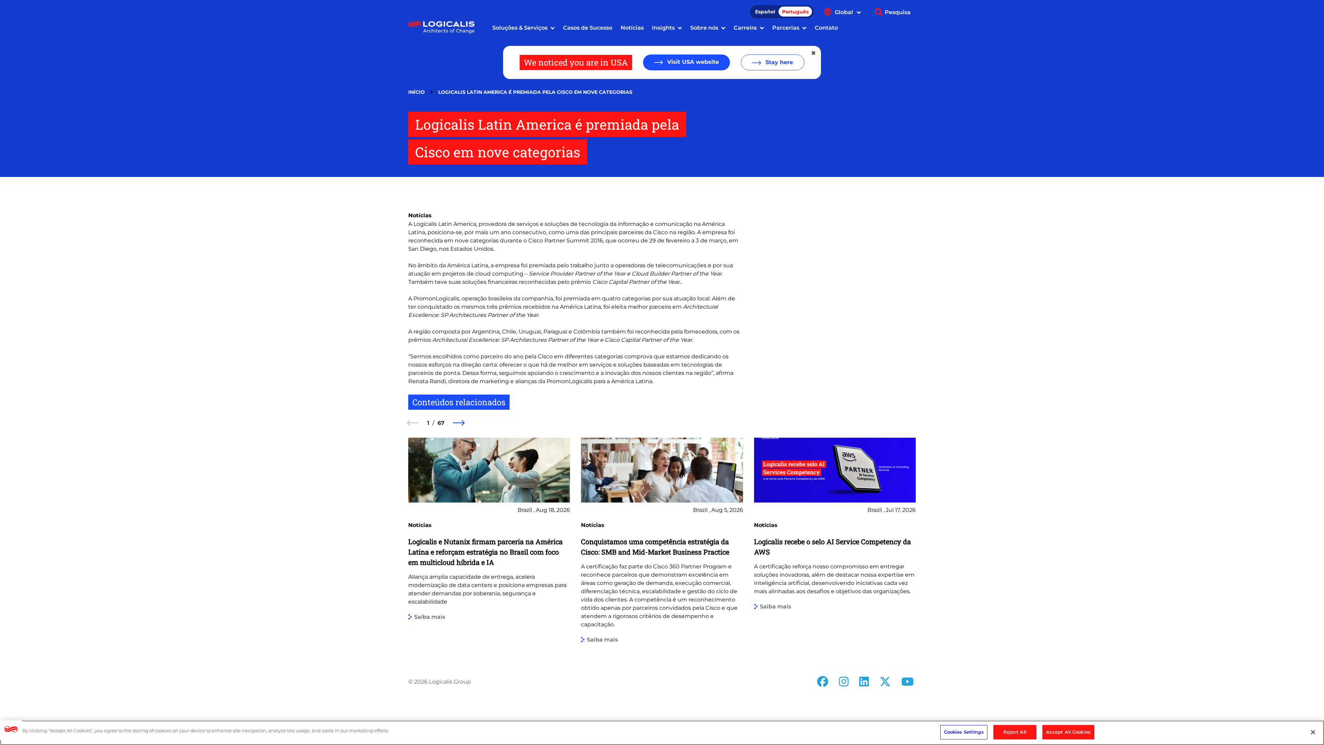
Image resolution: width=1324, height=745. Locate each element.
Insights (663, 27)
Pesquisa (898, 12)
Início (416, 92)
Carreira (745, 27)
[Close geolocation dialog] (814, 53)
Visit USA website (692, 62)
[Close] (1313, 732)
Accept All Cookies (1068, 732)
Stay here (778, 62)
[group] (489, 546)
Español (765, 12)
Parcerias (785, 27)
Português (795, 12)
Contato (826, 27)
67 (441, 423)
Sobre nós (704, 27)
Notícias (632, 27)
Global (844, 12)
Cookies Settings (964, 732)
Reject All (1014, 732)
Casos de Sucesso (587, 27)
